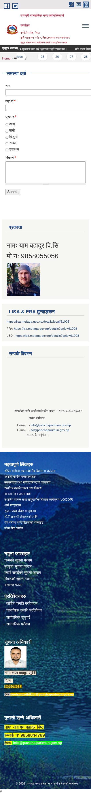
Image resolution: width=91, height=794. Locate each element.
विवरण (11, 158)
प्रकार (11, 117)
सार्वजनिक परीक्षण (18, 624)
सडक (13, 143)
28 (79, 56)
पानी (12, 130)
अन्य (12, 124)
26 (50, 56)
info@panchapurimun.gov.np (51, 425)
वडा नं (10, 101)
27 (64, 56)
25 (36, 56)
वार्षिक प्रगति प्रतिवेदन (22, 603)
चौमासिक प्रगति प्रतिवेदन (24, 610)
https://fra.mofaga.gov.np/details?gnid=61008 (45, 328)
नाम (8, 85)
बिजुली (13, 137)
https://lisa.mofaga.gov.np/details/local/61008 (38, 321)
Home (6, 58)
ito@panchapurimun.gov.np (50, 430)
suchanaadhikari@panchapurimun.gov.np (42, 694)
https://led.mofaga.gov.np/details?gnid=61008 (47, 335)
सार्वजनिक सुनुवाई (18, 617)
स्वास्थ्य (14, 149)
